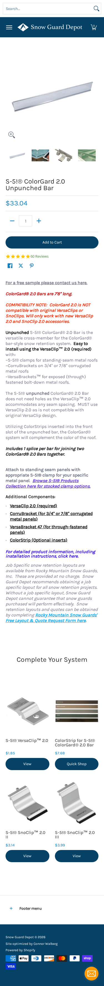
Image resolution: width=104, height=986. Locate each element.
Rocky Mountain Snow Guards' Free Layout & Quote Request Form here (51, 617)
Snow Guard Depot (20, 937)
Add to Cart (52, 242)
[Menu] (9, 27)
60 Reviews (40, 256)
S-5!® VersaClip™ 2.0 (27, 740)
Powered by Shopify (20, 950)
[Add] (38, 220)
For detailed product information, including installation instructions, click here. (50, 554)
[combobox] (47, 8)
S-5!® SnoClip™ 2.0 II (25, 834)
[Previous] (9, 95)
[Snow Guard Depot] (50, 27)
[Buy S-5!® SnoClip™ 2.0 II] (27, 803)
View (27, 764)
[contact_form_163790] (91, 973)
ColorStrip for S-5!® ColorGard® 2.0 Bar (75, 742)
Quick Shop (77, 764)
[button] (93, 27)
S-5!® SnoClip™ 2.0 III (75, 834)
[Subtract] (12, 220)
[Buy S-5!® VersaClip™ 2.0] (27, 711)
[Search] (96, 8)
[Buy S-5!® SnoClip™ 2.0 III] (77, 803)
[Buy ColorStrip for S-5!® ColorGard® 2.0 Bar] (77, 711)
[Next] (94, 95)
